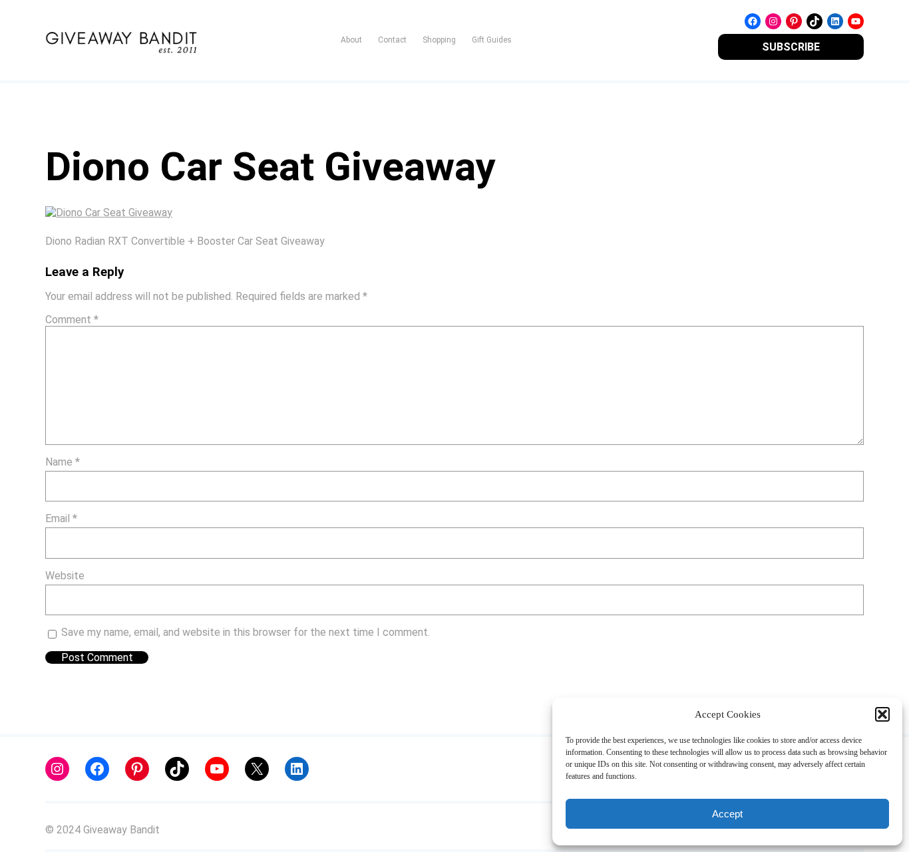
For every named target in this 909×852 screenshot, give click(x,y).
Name (62, 462)
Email (61, 518)
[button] (882, 714)
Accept (727, 813)
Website (65, 575)
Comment (71, 319)
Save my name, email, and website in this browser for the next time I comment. (245, 632)
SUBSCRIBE (791, 47)
